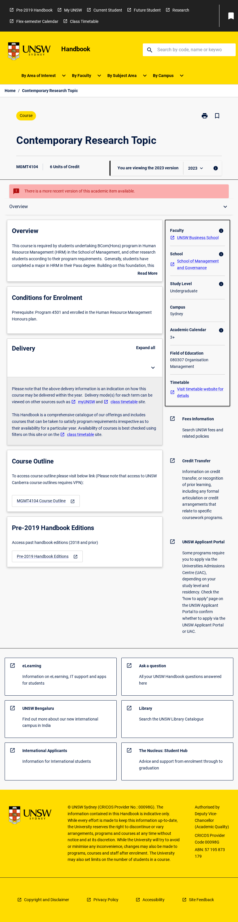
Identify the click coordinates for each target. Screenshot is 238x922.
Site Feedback (201, 899)
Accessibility (154, 899)
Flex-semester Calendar (37, 21)
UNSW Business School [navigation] (198, 237)
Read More (148, 274)
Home (10, 90)
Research (180, 10)
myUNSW (86, 401)
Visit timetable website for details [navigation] (200, 392)
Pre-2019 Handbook (34, 10)
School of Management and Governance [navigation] (198, 264)
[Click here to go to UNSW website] (29, 52)
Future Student (147, 10)
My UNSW (73, 10)
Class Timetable (84, 21)
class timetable (124, 401)
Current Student (107, 10)
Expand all (145, 347)
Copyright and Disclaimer (46, 899)
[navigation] (46, 501)
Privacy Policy (105, 899)
